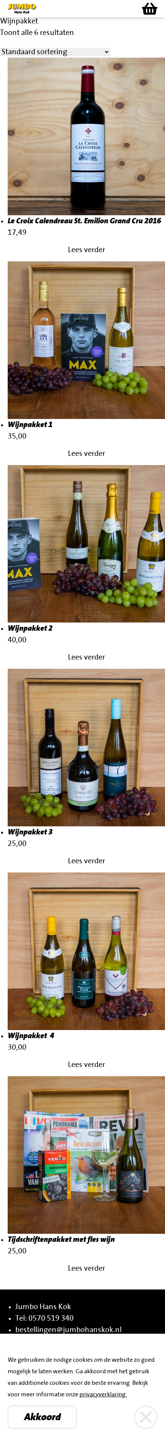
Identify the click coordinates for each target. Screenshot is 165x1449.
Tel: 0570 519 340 (44, 1318)
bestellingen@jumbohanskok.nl (68, 1330)
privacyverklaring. (103, 1394)
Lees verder (86, 250)
